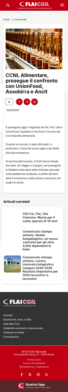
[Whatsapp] (46, 374)
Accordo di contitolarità (34, 363)
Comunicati (20, 19)
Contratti (7, 315)
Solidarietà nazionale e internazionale (23, 328)
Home (6, 19)
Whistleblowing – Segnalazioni (34, 367)
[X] (27, 101)
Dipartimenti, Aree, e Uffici (17, 319)
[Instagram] (38, 374)
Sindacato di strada (13, 332)
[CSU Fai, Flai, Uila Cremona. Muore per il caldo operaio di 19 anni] (12, 217)
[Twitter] (30, 374)
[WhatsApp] (34, 101)
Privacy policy (34, 359)
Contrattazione (11, 336)
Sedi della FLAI (11, 323)
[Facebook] (19, 101)
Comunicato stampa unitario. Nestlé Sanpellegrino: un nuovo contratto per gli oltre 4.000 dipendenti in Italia (40, 240)
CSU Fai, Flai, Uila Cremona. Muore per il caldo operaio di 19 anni (40, 217)
